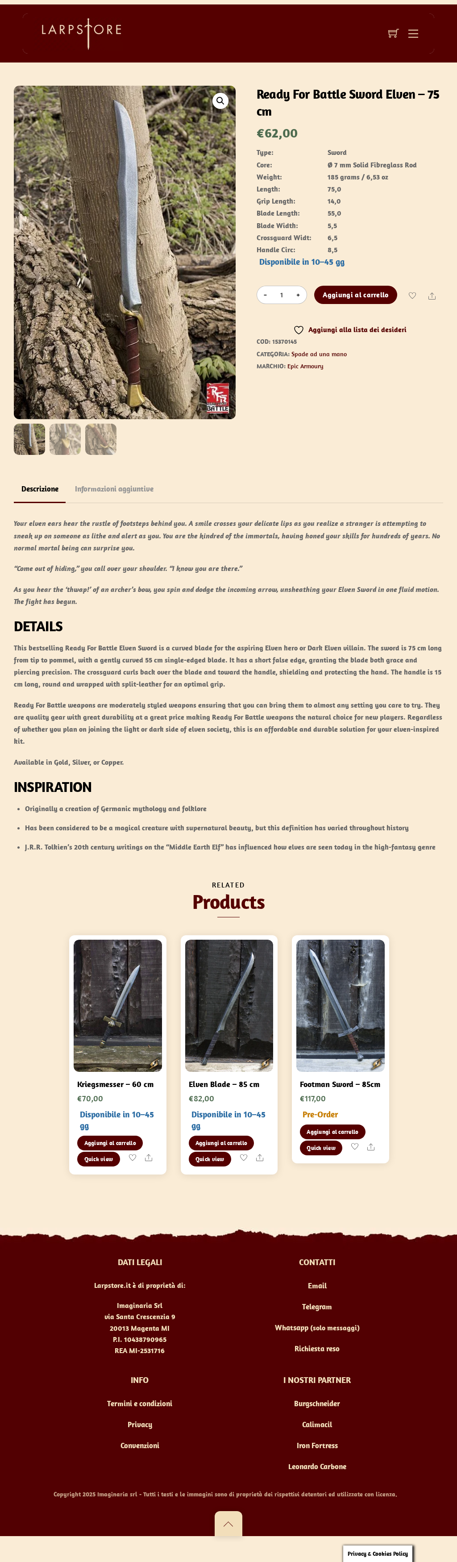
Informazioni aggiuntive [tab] (114, 489)
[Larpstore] (78, 33)
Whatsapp (291, 1328)
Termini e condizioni (139, 1403)
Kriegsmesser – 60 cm (115, 1084)
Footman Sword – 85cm (340, 1084)
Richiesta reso (317, 1349)
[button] (220, 101)
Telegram (317, 1307)
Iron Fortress (317, 1445)
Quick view (98, 1159)
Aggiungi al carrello (355, 294)
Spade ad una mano (319, 354)
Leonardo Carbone (317, 1466)
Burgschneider (317, 1403)
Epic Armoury (305, 366)
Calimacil (317, 1424)
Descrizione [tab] (39, 489)
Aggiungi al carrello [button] (110, 1143)
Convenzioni (139, 1445)
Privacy (140, 1424)
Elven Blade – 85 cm (224, 1084)
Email (317, 1286)
